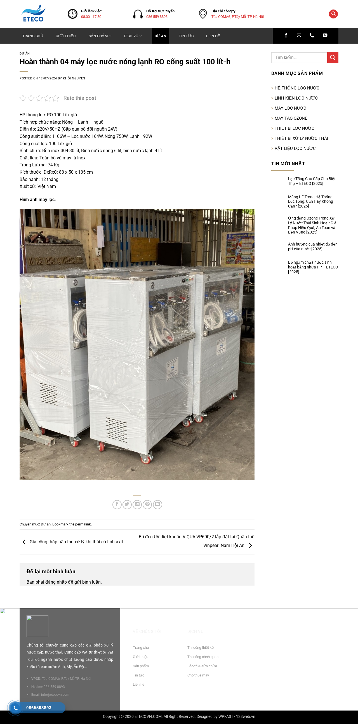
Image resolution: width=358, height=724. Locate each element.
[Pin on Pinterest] (147, 504)
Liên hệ (213, 36)
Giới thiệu (66, 36)
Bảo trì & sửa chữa (202, 666)
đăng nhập (56, 582)
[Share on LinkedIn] (157, 504)
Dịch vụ (131, 36)
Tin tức (186, 36)
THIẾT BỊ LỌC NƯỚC (294, 128)
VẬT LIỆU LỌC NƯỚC (295, 148)
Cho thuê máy (198, 675)
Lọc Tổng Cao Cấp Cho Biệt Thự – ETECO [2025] (312, 181)
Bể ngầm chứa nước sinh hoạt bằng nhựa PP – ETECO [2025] (313, 267)
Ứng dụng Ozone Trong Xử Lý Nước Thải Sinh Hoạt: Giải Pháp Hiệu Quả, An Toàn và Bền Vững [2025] (312, 225)
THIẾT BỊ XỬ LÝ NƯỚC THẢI (301, 138)
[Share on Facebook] (117, 504)
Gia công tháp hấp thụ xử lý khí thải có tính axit (76, 542)
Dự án (160, 36)
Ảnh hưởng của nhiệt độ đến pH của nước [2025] (313, 246)
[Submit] (332, 57)
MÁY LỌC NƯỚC (290, 108)
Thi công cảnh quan (202, 657)
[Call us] (312, 35)
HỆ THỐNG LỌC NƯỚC (297, 88)
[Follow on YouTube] (325, 35)
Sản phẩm (98, 36)
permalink (83, 524)
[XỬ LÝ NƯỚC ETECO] (39, 14)
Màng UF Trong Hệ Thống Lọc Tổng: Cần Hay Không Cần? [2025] (310, 202)
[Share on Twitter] (127, 504)
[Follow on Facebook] (286, 35)
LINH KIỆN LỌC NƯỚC (296, 98)
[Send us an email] (299, 35)
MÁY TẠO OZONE (291, 118)
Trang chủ (32, 36)
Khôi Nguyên (74, 78)
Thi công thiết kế (200, 647)
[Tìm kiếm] (333, 14)
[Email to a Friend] (137, 504)
